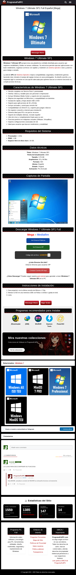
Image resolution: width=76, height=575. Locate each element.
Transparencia (38, 552)
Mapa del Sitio (38, 540)
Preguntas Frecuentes (38, 537)
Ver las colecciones (16, 350)
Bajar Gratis (45, 303)
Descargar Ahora (38, 53)
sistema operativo (54, 68)
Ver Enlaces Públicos (38, 240)
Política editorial (38, 549)
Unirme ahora (67, 429)
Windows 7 (19, 363)
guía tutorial (41, 276)
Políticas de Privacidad (38, 543)
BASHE (24, 478)
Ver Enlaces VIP (38, 247)
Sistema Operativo (23, 75)
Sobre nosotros (38, 546)
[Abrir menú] (70, 2)
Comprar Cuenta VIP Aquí (38, 270)
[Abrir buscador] (66, 2)
